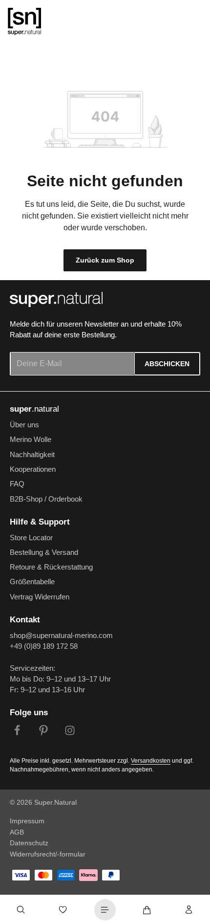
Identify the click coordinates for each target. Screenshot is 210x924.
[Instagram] (69, 732)
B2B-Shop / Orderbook (46, 499)
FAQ (17, 484)
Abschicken (167, 364)
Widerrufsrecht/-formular (47, 854)
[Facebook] (17, 732)
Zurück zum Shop (105, 260)
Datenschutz (29, 843)
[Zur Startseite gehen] (24, 21)
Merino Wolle (30, 439)
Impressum (27, 821)
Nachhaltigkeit (32, 455)
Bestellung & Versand (44, 552)
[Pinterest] (43, 732)
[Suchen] (21, 910)
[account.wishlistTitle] (63, 910)
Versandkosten (150, 760)
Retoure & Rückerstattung (51, 567)
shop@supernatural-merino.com (61, 635)
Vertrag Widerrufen (39, 597)
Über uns (24, 425)
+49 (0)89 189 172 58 (44, 646)
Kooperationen (33, 469)
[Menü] (105, 910)
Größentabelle (32, 582)
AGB (17, 832)
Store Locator (31, 538)
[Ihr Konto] (189, 910)
